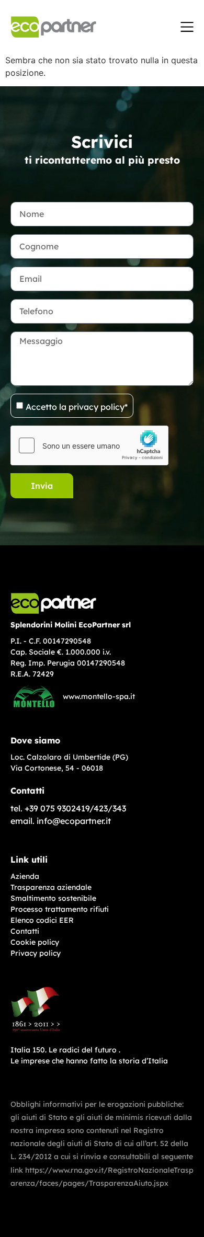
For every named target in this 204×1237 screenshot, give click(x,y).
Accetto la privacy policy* (77, 406)
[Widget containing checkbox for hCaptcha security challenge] (89, 445)
